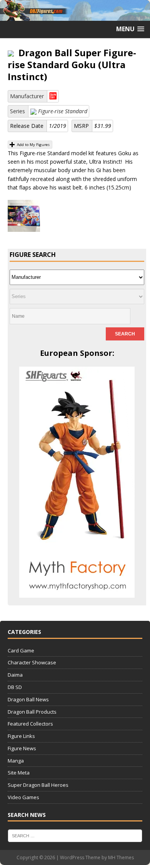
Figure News (22, 748)
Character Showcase (32, 662)
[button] (130, 29)
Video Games (23, 797)
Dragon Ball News (28, 699)
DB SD (15, 687)
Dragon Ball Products (32, 711)
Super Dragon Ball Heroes (38, 784)
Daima (15, 674)
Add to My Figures (33, 144)
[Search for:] (75, 835)
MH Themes (121, 857)
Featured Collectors (30, 723)
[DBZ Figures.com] (75, 16)
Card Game (21, 650)
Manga (16, 760)
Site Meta (19, 772)
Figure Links (21, 736)
